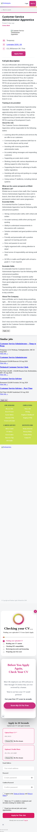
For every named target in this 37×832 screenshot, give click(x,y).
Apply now (6, 331)
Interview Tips (9, 437)
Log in (26, 820)
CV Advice (9, 431)
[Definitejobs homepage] (7, 3)
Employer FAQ (27, 418)
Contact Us (27, 437)
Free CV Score (9, 412)
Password (5, 773)
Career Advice (9, 414)
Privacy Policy (27, 431)
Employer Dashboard (27, 414)
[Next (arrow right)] (3, 831)
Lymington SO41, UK (14, 44)
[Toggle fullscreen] (3, 829)
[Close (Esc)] (7, 829)
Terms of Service (27, 428)
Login (26, 3)
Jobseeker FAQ (9, 418)
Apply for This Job (18, 815)
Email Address (7, 763)
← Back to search (6, 10)
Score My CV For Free (20, 705)
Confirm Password (8, 782)
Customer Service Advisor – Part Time (16, 388)
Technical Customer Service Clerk (14, 367)
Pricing (27, 412)
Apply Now (18, 54)
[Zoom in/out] (1, 829)
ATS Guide (9, 440)
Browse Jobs (9, 409)
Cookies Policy (27, 434)
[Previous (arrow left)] (1, 831)
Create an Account (9, 421)
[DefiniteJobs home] (8, 522)
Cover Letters (9, 434)
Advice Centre (9, 428)
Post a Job (28, 409)
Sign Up (33, 3)
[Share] (5, 829)
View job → (4, 353)
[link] (18, 348)
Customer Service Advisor (11, 379)
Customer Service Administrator (13, 357)
